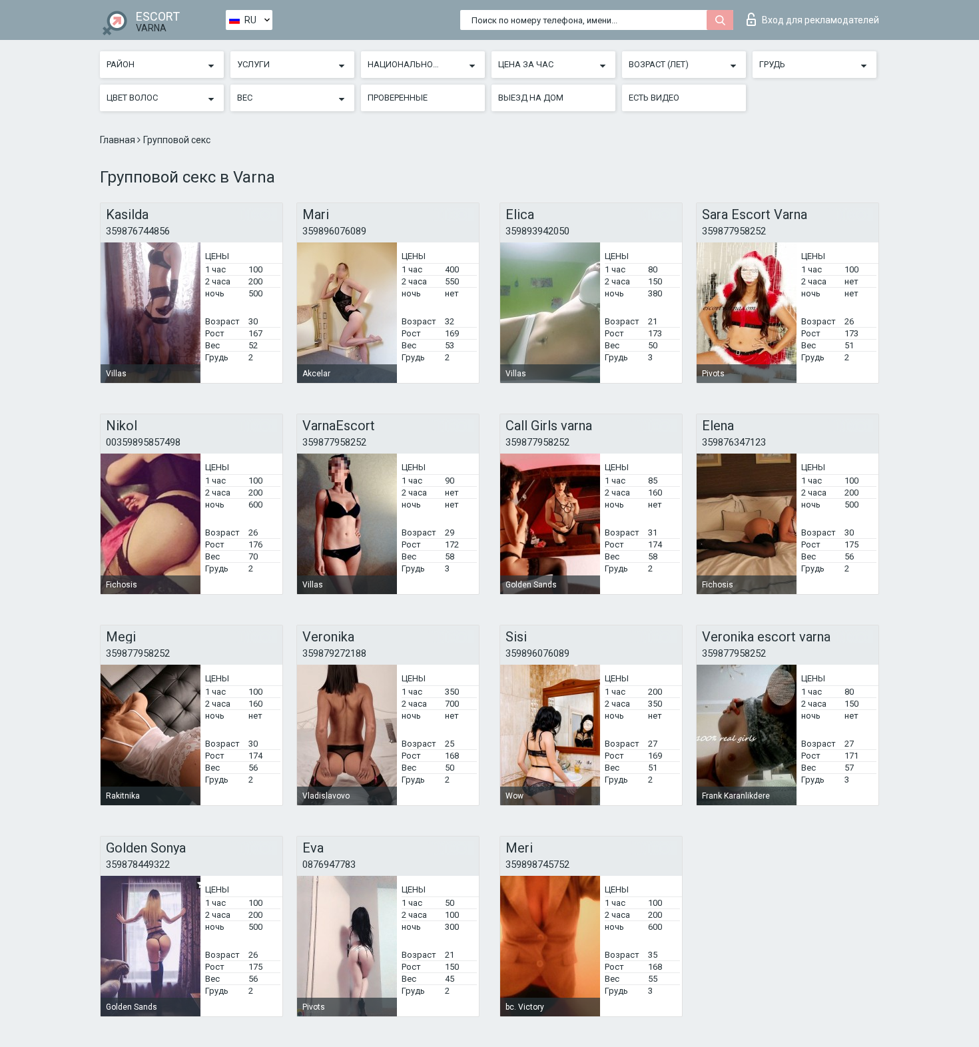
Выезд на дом (530, 98)
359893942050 (537, 231)
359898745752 (537, 865)
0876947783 (329, 865)
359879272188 (334, 653)
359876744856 (138, 231)
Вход (820, 20)
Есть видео (654, 98)
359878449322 (138, 865)
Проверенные (398, 98)
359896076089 (334, 231)
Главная (118, 140)
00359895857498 (143, 442)
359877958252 (734, 231)
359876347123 (734, 442)
